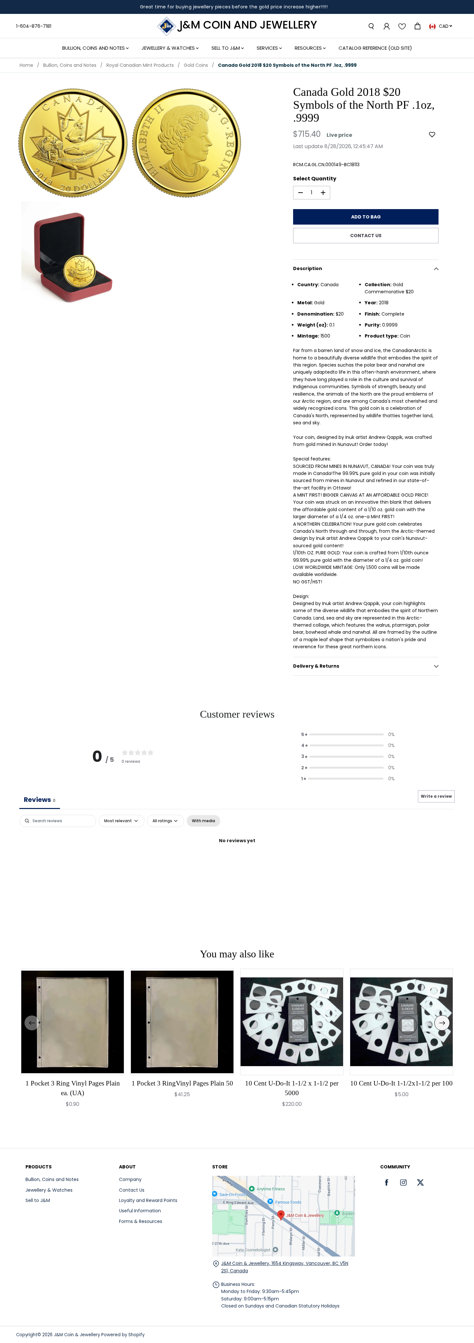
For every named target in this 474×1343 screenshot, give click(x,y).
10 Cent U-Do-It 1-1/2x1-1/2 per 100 (401, 1083)
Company (130, 1179)
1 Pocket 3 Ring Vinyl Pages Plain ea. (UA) (72, 1088)
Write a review (436, 796)
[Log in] (386, 26)
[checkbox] (203, 821)
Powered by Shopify (122, 1335)
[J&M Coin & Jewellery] (237, 26)
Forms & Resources (140, 1221)
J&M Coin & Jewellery (77, 1335)
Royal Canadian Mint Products (140, 65)
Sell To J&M (226, 48)
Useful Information (140, 1210)
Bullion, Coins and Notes (94, 48)
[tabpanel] (237, 862)
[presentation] (32, 1023)
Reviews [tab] (39, 799)
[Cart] (417, 26)
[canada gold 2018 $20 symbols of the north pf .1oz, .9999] (73, 142)
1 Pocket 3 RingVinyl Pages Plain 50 (182, 1083)
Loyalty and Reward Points (148, 1200)
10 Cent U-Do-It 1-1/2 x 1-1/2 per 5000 (292, 1088)
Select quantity (314, 178)
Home (26, 65)
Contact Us (131, 1190)
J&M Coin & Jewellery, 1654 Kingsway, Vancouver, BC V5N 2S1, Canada (284, 1267)
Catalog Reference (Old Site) (375, 48)
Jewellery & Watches (169, 48)
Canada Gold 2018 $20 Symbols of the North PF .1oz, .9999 (287, 65)
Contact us (365, 235)
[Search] (371, 26)
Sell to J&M (37, 1200)
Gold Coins (196, 65)
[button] (432, 134)
